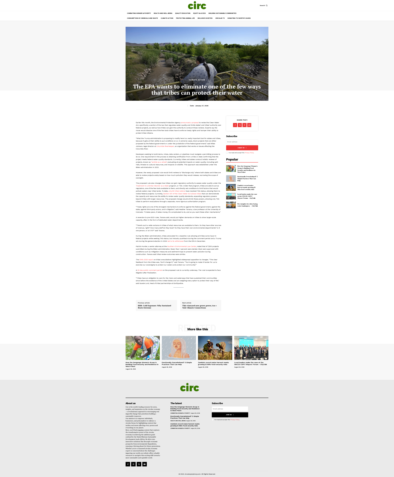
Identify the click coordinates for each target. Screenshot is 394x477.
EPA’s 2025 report (146, 260)
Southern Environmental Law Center (181, 246)
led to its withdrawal (175, 241)
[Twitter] (240, 125)
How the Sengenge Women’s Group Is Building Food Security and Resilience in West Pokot (247, 169)
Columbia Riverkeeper (165, 146)
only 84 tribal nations (177, 191)
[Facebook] (235, 125)
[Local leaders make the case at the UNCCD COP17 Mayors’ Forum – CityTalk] (231, 196)
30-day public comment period (149, 270)
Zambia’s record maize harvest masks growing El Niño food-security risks (246, 187)
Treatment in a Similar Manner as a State (152, 186)
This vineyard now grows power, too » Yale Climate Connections (199, 307)
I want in (241, 148)
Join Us (229, 415)
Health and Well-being (178, 420)
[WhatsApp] (249, 125)
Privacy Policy (249, 152)
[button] (264, 5)
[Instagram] (133, 464)
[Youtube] (144, 464)
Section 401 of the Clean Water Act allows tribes (182, 194)
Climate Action (197, 80)
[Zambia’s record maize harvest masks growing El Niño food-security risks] (231, 187)
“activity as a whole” (159, 162)
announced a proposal (190, 123)
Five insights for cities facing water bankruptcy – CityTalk (247, 205)
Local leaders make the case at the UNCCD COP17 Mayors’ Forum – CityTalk (247, 196)
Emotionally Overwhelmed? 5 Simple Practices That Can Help (247, 179)
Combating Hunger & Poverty (180, 413)
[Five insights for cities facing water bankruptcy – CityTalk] (231, 205)
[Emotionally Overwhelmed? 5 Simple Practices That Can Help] (231, 178)
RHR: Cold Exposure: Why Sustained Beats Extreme (154, 307)
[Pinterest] (244, 125)
